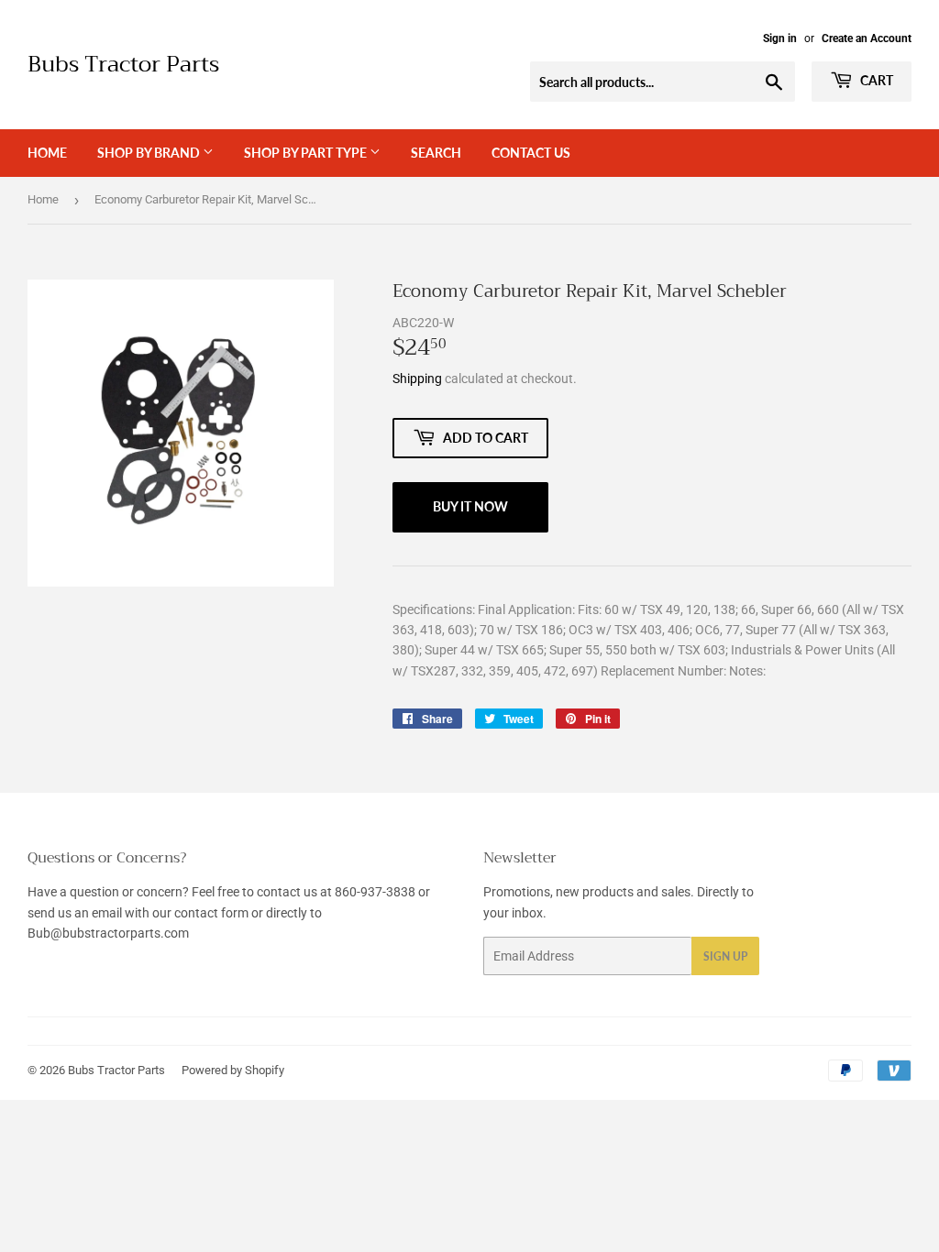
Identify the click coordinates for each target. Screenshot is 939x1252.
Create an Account (866, 38)
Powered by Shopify (233, 1070)
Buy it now (470, 506)
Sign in (780, 38)
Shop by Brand (150, 152)
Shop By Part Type (307, 152)
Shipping (417, 378)
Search (436, 152)
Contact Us (531, 152)
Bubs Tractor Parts (123, 65)
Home (47, 152)
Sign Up (725, 956)
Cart (875, 80)
